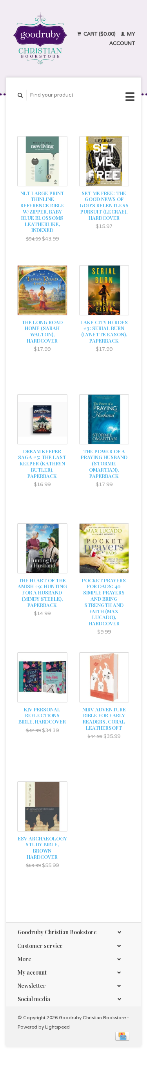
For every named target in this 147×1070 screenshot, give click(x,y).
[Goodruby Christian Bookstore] (40, 38)
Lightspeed (57, 1027)
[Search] (20, 95)
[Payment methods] (122, 1035)
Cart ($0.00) (99, 34)
